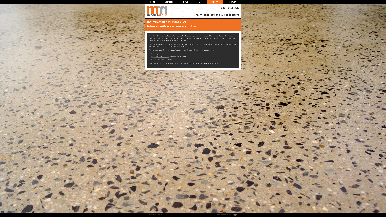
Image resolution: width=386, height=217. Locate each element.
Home (152, 2)
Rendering (154, 54)
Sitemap (159, 215)
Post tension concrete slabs (160, 56)
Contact (232, 2)
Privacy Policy (152, 215)
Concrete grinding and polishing (161, 59)
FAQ (200, 2)
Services (169, 2)
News (185, 2)
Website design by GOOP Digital (224, 215)
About (215, 2)
